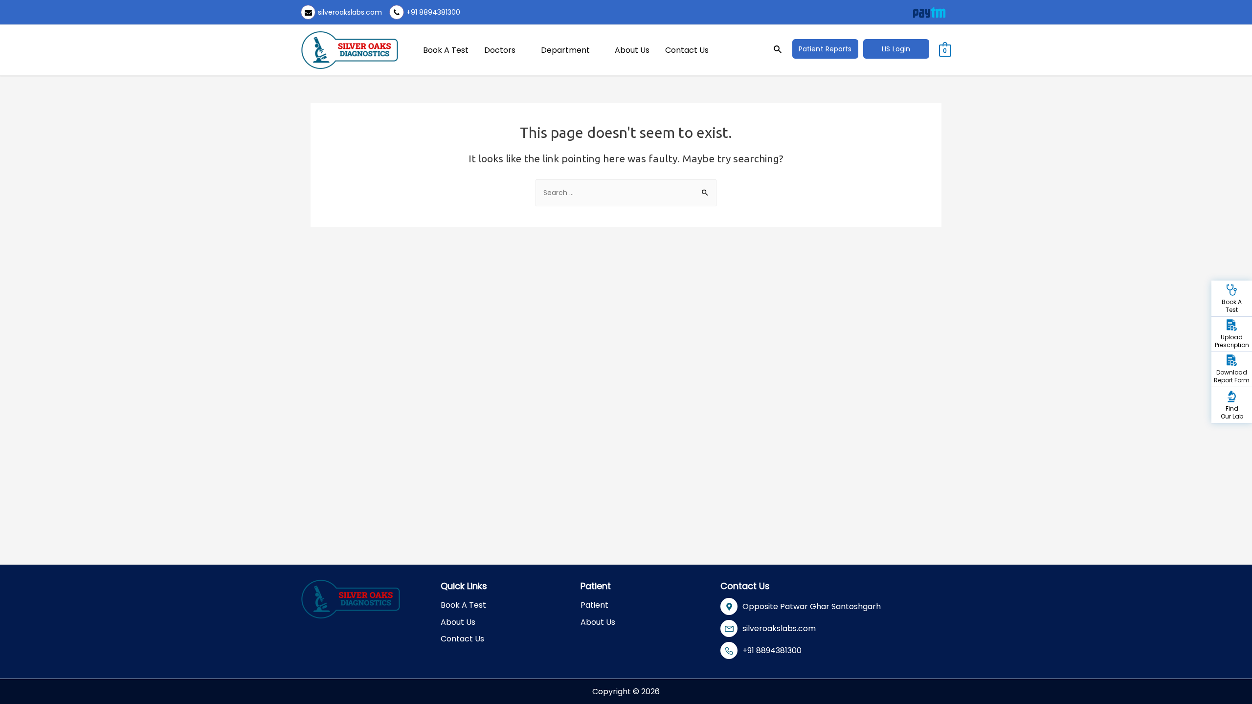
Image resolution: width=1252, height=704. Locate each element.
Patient (594, 605)
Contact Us (687, 50)
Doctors (499, 50)
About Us (632, 50)
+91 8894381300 (433, 12)
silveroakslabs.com (350, 12)
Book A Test (446, 50)
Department (565, 50)
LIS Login (896, 49)
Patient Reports (825, 49)
